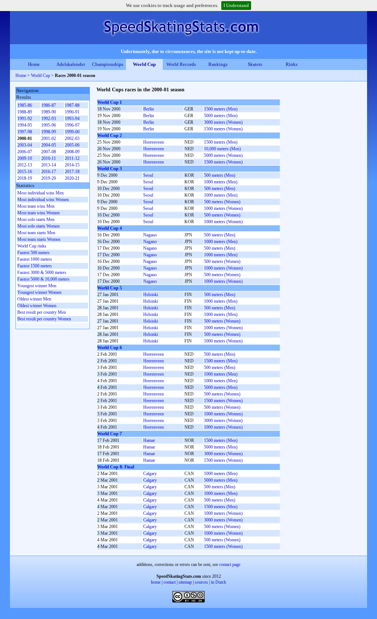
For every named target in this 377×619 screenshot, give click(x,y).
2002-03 (72, 138)
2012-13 (24, 165)
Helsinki (150, 294)
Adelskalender (70, 64)
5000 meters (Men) (220, 115)
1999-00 (72, 131)
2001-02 (48, 138)
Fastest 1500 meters (34, 265)
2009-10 (24, 158)
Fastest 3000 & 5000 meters (41, 272)
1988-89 (24, 112)
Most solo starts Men (35, 219)
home (156, 582)
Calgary (150, 473)
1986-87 (48, 105)
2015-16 (24, 171)
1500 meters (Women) (223, 128)
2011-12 (72, 158)
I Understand (236, 5)
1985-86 (24, 105)
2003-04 (24, 145)
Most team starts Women (38, 239)
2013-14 (48, 165)
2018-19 (24, 178)
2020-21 (72, 178)
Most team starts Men (36, 232)
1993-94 (72, 118)
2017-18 (72, 171)
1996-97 (72, 125)
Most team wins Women (38, 212)
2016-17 (48, 171)
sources (201, 582)
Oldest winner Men (34, 299)
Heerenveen (153, 142)
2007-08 (48, 151)
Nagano (150, 235)
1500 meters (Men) (220, 109)
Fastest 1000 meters (34, 259)
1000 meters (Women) (223, 208)
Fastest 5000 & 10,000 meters (43, 279)
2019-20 (48, 178)
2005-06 (72, 145)
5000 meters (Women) (223, 155)
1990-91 (72, 112)
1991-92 (24, 118)
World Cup (144, 64)
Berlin (148, 109)
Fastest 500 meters (33, 252)
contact (169, 582)
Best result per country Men (41, 312)
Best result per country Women (44, 318)
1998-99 (48, 131)
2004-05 (48, 145)
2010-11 (48, 158)
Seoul (148, 175)
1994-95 (24, 125)
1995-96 (48, 125)
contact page (229, 564)
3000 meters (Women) (223, 122)
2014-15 (72, 165)
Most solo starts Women (38, 226)
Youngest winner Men (36, 285)
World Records (181, 64)
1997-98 (24, 131)
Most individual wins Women (43, 199)
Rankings (218, 64)
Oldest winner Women (36, 305)
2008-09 (72, 151)
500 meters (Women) (222, 201)
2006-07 (24, 151)
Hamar (149, 440)
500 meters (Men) (219, 175)
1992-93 (48, 118)
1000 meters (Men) (220, 181)
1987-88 (72, 105)
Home (34, 64)
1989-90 (48, 112)
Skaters (255, 64)
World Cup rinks (31, 246)
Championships (107, 64)
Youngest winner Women (39, 292)
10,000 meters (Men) (222, 148)
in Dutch (218, 582)
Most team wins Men (35, 206)
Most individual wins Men (40, 193)
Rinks (291, 64)
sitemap (185, 582)
